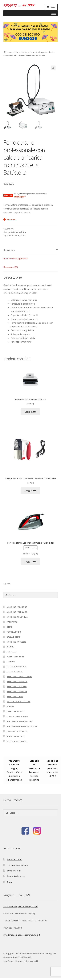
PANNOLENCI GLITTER (17, 686)
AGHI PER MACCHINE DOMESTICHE (22, 726)
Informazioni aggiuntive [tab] (15, 258)
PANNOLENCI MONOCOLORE (19, 676)
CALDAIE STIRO (13, 637)
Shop (9, 881)
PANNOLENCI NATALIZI (17, 691)
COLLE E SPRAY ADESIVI (17, 716)
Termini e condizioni (17, 864)
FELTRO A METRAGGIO (17, 666)
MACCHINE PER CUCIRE (17, 607)
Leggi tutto (31, 411)
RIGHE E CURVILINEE (16, 736)
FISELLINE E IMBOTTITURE (18, 701)
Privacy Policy (14, 870)
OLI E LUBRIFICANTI (15, 711)
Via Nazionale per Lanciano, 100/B (20, 906)
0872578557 (14, 920)
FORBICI (10, 706)
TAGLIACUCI (12, 622)
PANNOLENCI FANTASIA (17, 681)
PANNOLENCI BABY (15, 696)
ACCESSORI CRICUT (15, 656)
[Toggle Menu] (53, 13)
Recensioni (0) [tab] (10, 267)
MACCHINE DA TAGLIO (16, 642)
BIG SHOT (11, 646)
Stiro (16, 52)
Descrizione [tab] (9, 249)
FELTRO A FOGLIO (15, 671)
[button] (53, 68)
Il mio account (14, 859)
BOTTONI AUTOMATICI (17, 741)
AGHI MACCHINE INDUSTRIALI (20, 721)
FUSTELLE (11, 651)
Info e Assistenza (16, 876)
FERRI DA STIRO (14, 632)
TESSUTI (11, 661)
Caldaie (24, 52)
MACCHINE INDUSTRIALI (17, 617)
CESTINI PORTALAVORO (17, 731)
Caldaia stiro (13, 235)
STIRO (9, 627)
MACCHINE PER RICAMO (17, 612)
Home (9, 52)
